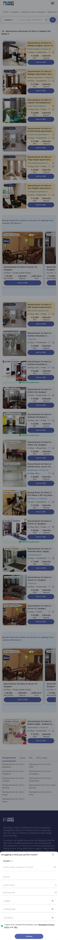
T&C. (16, 927)
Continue (29, 936)
